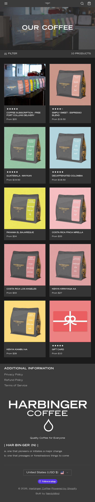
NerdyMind (52, 494)
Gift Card (70, 329)
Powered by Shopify (64, 489)
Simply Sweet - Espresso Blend (70, 93)
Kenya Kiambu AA (25, 329)
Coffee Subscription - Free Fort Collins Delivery (25, 93)
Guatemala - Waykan (25, 155)
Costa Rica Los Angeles (25, 270)
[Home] (47, 3)
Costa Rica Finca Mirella (70, 214)
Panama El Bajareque (25, 214)
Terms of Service (15, 386)
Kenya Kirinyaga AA (70, 270)
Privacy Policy (13, 375)
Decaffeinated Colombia (70, 155)
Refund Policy (13, 380)
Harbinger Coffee (40, 489)
